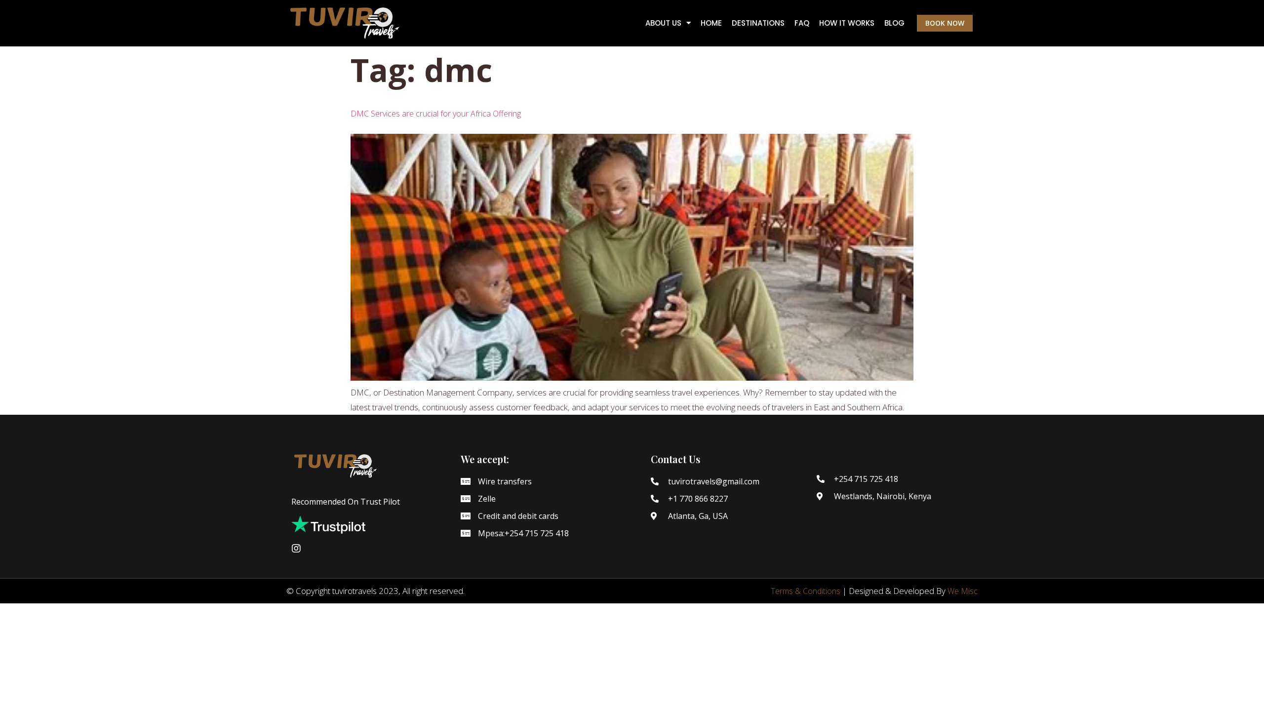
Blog (894, 23)
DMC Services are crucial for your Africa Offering (436, 113)
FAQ (801, 23)
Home (711, 23)
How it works (846, 23)
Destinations (758, 23)
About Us (663, 23)
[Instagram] (296, 548)
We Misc (963, 591)
